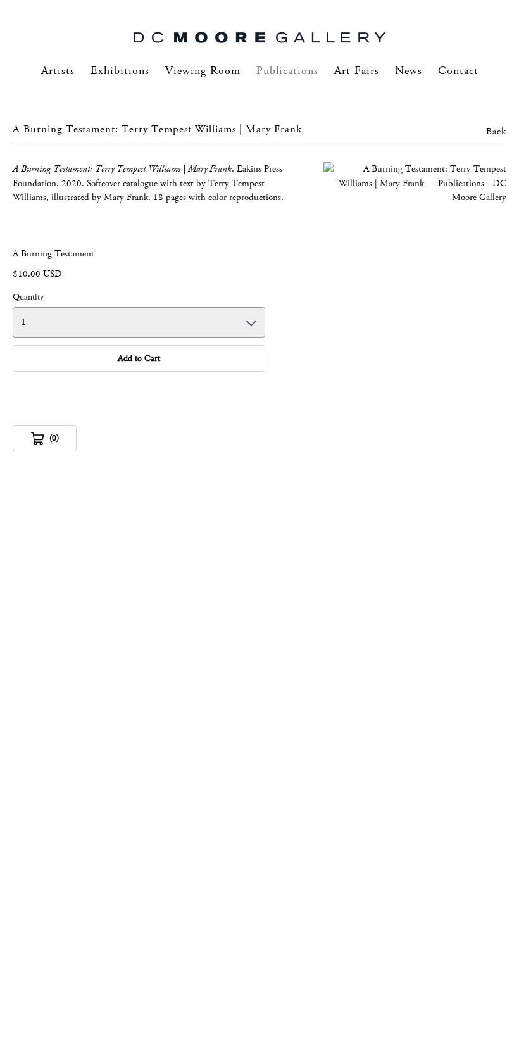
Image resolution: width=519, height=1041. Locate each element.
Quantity (28, 297)
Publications (287, 71)
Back (496, 131)
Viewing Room (203, 71)
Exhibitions (120, 71)
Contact (458, 71)
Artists (58, 71)
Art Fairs (356, 71)
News (408, 71)
